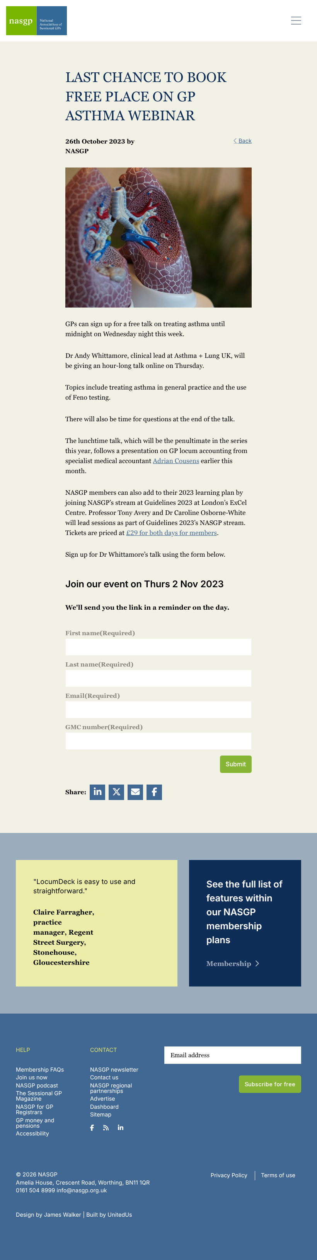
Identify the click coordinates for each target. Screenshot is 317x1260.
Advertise (102, 1099)
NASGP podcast (37, 1085)
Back (245, 141)
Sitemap (100, 1114)
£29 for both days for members (171, 533)
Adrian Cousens (176, 461)
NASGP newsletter (114, 1070)
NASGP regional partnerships (111, 1088)
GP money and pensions (35, 1123)
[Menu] (296, 20)
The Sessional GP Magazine (39, 1096)
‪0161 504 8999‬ (35, 1190)
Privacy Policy (229, 1175)
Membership (228, 963)
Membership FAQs (40, 1070)
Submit (236, 764)
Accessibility (32, 1133)
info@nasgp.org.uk (82, 1190)
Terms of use (278, 1175)
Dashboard (104, 1107)
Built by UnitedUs (109, 1215)
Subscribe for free (270, 1084)
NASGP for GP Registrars (34, 1110)
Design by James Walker (48, 1215)
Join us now (32, 1077)
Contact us (104, 1077)
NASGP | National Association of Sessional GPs (36, 20)
